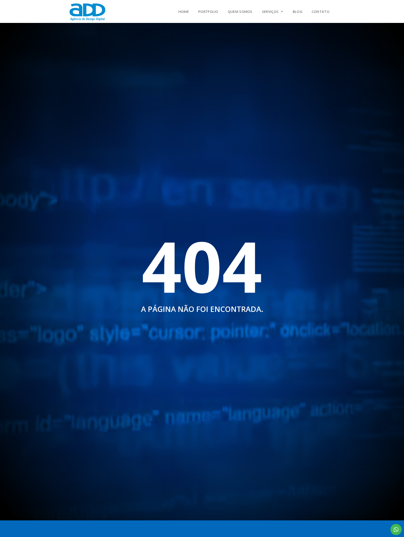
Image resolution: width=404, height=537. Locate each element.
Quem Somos (240, 11)
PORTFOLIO (208, 11)
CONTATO (320, 11)
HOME (183, 11)
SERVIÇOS (270, 11)
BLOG (297, 11)
